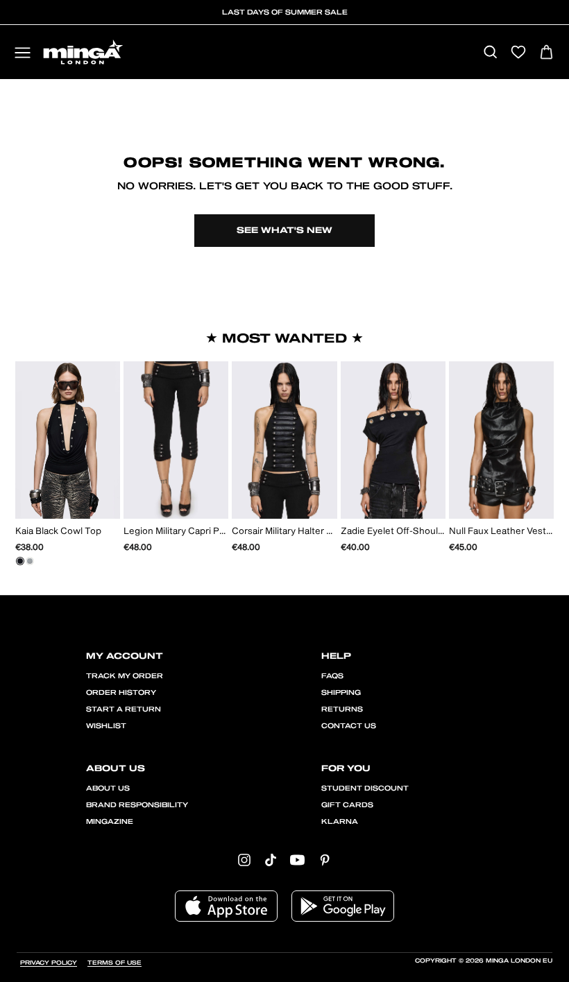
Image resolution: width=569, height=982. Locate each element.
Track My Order (124, 676)
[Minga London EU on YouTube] (297, 858)
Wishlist (106, 726)
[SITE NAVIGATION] (22, 53)
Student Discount (365, 788)
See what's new (284, 230)
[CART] (546, 53)
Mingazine (109, 821)
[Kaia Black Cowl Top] (20, 561)
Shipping (341, 692)
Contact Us (348, 726)
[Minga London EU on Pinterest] (325, 858)
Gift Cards (347, 805)
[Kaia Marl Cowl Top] (29, 561)
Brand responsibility (137, 805)
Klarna (339, 821)
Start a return (123, 709)
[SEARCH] (490, 53)
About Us (108, 788)
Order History (121, 692)
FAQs (332, 676)
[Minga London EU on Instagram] (244, 858)
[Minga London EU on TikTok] (270, 858)
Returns (342, 709)
